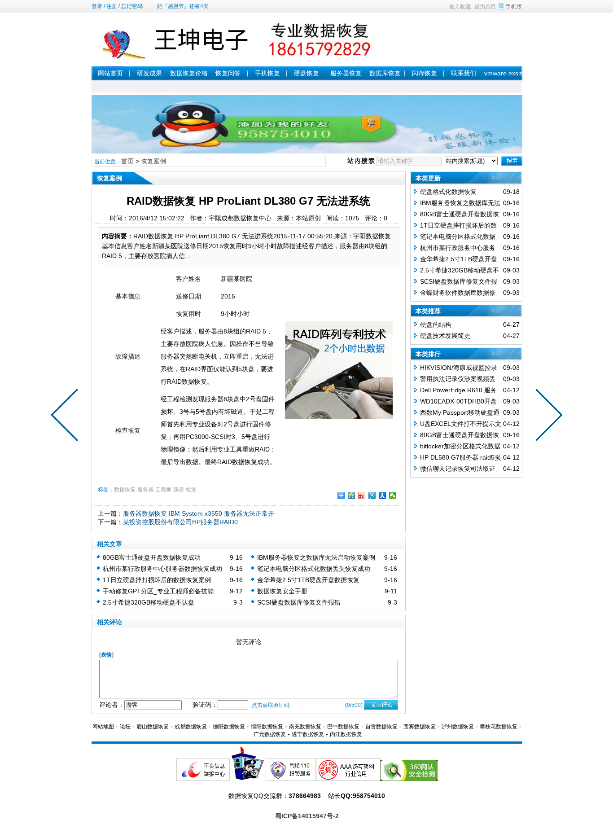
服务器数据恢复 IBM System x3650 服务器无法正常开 (198, 513)
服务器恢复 (346, 73)
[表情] (106, 655)
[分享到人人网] (382, 495)
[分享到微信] (393, 495)
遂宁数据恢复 (308, 734)
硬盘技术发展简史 (445, 335)
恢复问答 (228, 73)
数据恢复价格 (189, 73)
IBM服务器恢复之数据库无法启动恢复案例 (316, 557)
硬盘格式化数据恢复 (448, 191)
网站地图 (103, 726)
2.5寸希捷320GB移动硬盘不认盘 (148, 602)
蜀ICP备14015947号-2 (307, 816)
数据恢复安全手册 (282, 591)
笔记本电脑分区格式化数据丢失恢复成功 (313, 568)
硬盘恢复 (306, 73)
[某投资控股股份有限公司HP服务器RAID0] (66, 416)
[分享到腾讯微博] (372, 495)
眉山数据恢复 (152, 726)
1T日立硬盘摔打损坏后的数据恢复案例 (157, 579)
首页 (127, 161)
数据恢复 (125, 490)
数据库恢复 (385, 73)
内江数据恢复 (346, 734)
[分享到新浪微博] (362, 495)
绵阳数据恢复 (267, 726)
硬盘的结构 (435, 324)
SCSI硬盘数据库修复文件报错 (299, 602)
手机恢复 (267, 73)
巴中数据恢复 (343, 726)
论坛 (125, 726)
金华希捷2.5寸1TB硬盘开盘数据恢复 (308, 579)
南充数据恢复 (305, 726)
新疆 (178, 490)
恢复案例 (153, 161)
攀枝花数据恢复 (498, 726)
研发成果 (149, 73)
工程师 (163, 490)
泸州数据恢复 (458, 726)
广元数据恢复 (270, 734)
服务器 (145, 490)
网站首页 (110, 73)
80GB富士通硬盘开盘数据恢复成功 (152, 557)
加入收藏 (460, 7)
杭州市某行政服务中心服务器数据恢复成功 (162, 568)
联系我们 (463, 73)
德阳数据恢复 (229, 726)
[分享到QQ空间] (351, 495)
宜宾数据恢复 (419, 726)
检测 (191, 490)
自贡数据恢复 (381, 726)
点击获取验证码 (270, 705)
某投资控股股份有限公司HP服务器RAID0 (180, 522)
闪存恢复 (424, 73)
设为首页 (485, 7)
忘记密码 (132, 6)
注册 (111, 6)
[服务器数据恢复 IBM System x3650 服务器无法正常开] (547, 416)
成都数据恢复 (191, 726)
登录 (97, 6)
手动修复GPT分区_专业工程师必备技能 (158, 591)
